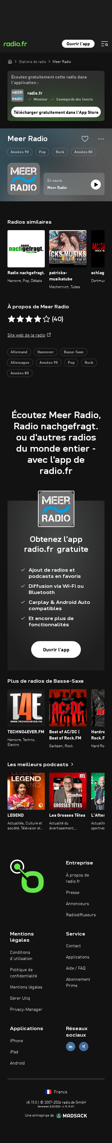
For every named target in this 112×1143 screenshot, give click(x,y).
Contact (73, 946)
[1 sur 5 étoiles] (11, 319)
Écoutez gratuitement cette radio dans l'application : (49, 80)
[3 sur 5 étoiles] (29, 319)
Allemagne (20, 363)
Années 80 (83, 152)
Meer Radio (57, 188)
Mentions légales (26, 987)
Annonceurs (77, 904)
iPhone (16, 1041)
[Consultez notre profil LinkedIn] (70, 1046)
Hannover (45, 352)
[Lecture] (96, 185)
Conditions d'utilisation (21, 955)
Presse (72, 893)
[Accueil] (9, 61)
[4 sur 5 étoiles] (37, 319)
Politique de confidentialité (23, 973)
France (60, 1092)
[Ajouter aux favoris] (85, 139)
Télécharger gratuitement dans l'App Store (56, 112)
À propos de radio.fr (77, 878)
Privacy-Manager (26, 1009)
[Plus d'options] (101, 139)
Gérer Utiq (20, 998)
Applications (77, 957)
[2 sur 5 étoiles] (20, 319)
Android (17, 1063)
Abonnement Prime (78, 982)
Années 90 (20, 152)
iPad (14, 1052)
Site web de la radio (26, 335)
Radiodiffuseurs (81, 915)
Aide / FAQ (76, 968)
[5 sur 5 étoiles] (46, 319)
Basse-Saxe (74, 352)
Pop (42, 152)
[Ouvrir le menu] (104, 43)
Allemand (19, 352)
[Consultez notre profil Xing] (83, 1046)
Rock (60, 152)
